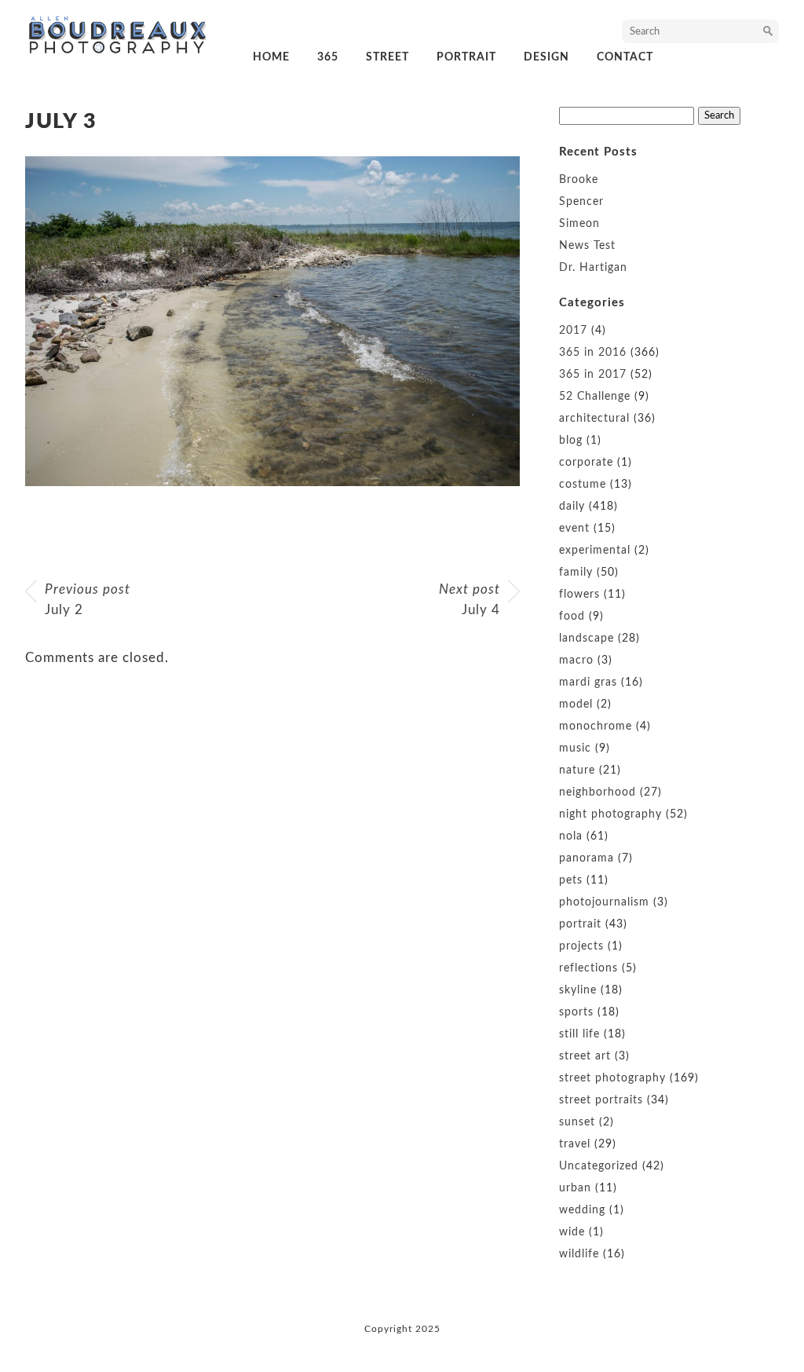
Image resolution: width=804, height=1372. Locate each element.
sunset (577, 1122)
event (574, 528)
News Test (587, 245)
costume (582, 484)
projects (581, 946)
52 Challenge (594, 396)
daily (572, 506)
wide (572, 1232)
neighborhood (597, 792)
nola (571, 836)
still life (579, 1034)
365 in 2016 (593, 352)
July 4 (469, 599)
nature (577, 770)
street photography (612, 1078)
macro (576, 660)
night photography (610, 814)
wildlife (579, 1254)
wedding (582, 1210)
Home (271, 57)
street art (585, 1056)
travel (574, 1144)
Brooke (578, 179)
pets (571, 880)
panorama (586, 858)
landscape (586, 638)
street (387, 57)
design (546, 57)
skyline (578, 990)
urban (575, 1188)
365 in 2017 (593, 374)
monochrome (595, 726)
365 (327, 57)
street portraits (601, 1100)
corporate (586, 462)
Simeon (579, 223)
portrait (466, 57)
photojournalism (604, 902)
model (576, 704)
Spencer (581, 201)
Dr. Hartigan (593, 267)
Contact (625, 57)
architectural (594, 418)
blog (571, 440)
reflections (588, 968)
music (575, 748)
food (572, 616)
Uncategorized (598, 1166)
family (576, 572)
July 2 (87, 599)
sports (576, 1012)
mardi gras (588, 682)
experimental (594, 550)
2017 (573, 330)
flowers (579, 594)
